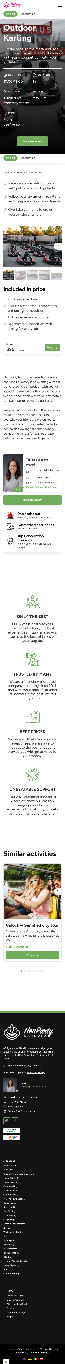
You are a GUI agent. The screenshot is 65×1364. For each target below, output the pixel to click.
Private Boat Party (15, 1296)
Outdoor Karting (11, 1273)
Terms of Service (26, 1349)
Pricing (10, 157)
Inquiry (52, 347)
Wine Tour (8, 1170)
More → (32, 955)
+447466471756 (39, 477)
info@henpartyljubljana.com (44, 471)
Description (28, 157)
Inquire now (32, 500)
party (10, 1290)
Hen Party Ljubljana (30, 1065)
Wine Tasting (9, 1215)
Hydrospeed (9, 1240)
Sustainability (22, 1352)
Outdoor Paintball (11, 1194)
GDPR (39, 1349)
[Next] (57, 891)
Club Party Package (16, 1312)
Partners (12, 1349)
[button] (58, 246)
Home (6, 172)
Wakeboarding (10, 1248)
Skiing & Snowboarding (14, 1224)
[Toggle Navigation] (59, 4)
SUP (5, 1269)
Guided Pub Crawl (15, 1300)
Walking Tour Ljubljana (14, 1199)
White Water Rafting (13, 1232)
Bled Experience (11, 1253)
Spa (5, 1236)
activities (9, 1160)
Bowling (10, 1308)
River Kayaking (10, 1207)
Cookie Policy (51, 1349)
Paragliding (8, 1244)
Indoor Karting (10, 1182)
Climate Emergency (40, 1352)
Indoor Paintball (10, 1178)
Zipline (6, 1228)
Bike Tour (7, 1257)
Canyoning (8, 1219)
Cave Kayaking (10, 1186)
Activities (17, 172)
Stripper (11, 1316)
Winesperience (10, 1190)
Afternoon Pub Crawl (17, 1304)
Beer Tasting (9, 1211)
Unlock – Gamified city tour (16, 1261)
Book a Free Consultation (43, 482)
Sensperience (9, 1203)
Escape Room (9, 1165)
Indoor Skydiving (11, 1265)
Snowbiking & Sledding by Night (18, 1174)
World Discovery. (36, 1072)
